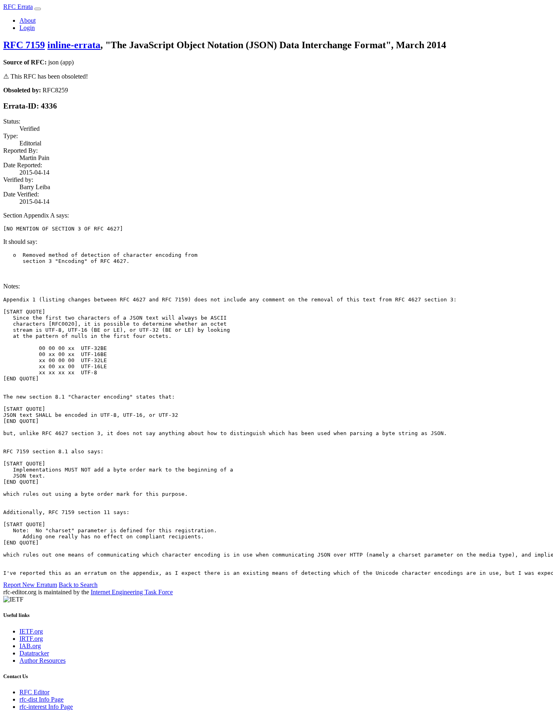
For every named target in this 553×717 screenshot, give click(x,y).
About (27, 20)
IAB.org (30, 645)
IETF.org (31, 631)
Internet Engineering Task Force (132, 592)
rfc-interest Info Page (46, 706)
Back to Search (78, 584)
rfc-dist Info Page (41, 699)
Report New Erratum (30, 584)
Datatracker (34, 653)
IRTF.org (31, 638)
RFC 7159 (24, 45)
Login (27, 27)
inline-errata (73, 45)
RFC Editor (34, 692)
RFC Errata (18, 6)
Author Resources (42, 660)
